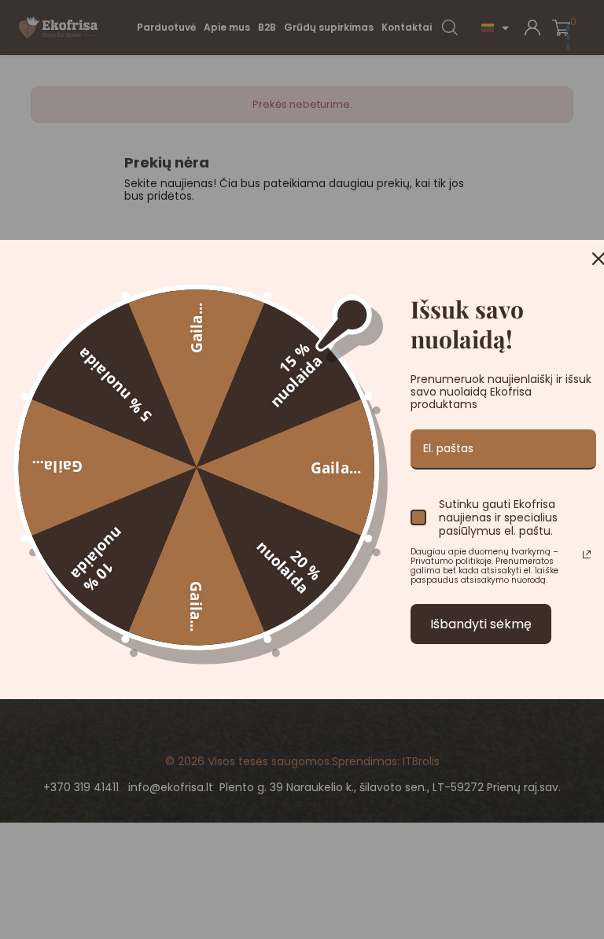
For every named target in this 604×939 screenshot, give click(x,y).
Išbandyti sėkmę (481, 624)
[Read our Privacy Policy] (586, 554)
